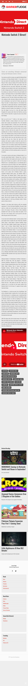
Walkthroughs (5, 603)
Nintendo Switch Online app (9, 376)
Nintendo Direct (14, 371)
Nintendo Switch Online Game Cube (11, 390)
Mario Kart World (18, 379)
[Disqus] (14, 420)
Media (4, 606)
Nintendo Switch (15, 373)
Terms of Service (6, 610)
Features (4, 599)
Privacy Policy (6, 608)
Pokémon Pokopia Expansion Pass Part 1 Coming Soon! (12, 522)
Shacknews (5, 621)
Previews (5, 584)
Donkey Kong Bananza (8, 382)
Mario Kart (5, 373)
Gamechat (5, 385)
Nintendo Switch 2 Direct (9, 393)
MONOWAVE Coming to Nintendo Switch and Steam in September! (14, 468)
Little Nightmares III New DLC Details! (12, 549)
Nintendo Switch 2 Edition (16, 385)
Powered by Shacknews (14, 657)
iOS (4, 640)
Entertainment (6, 588)
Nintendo (5, 371)
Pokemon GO (5, 643)
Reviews (4, 581)
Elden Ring (18, 382)
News (4, 579)
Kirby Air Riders (7, 387)
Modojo (4, 618)
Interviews (5, 586)
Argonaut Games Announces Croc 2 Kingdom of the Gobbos (14, 495)
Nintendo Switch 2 (7, 379)
